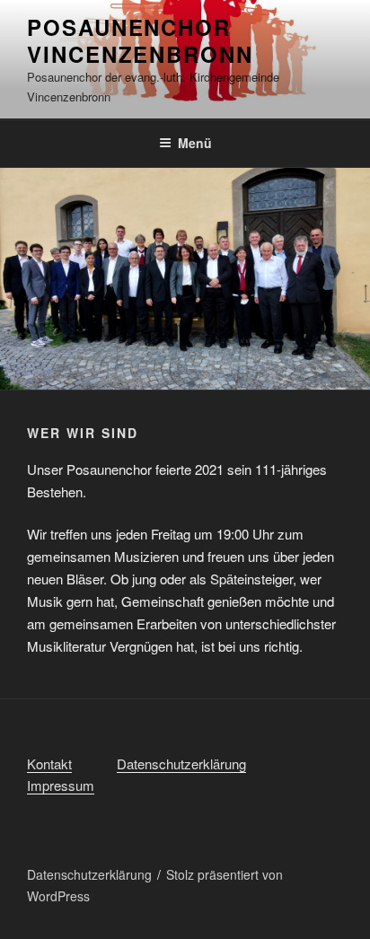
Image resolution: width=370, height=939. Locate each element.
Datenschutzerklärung (181, 763)
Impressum (60, 785)
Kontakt (49, 763)
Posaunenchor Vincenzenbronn (140, 40)
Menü (195, 143)
